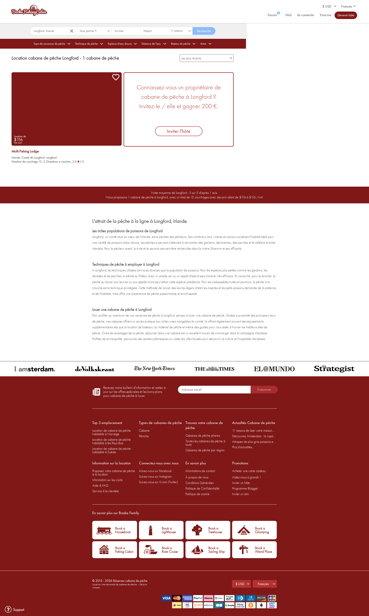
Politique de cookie (197, 494)
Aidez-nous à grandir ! (246, 477)
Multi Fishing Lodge (25, 151)
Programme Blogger (245, 488)
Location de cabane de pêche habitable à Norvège (111, 432)
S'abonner (264, 389)
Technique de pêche (86, 44)
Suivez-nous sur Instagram (155, 476)
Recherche (204, 31)
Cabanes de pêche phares (202, 435)
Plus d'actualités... (243, 447)
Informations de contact (200, 471)
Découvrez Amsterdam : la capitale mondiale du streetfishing (254, 436)
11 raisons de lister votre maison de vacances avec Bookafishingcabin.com (254, 430)
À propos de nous (196, 477)
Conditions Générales (199, 482)
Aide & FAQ (100, 485)
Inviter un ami (240, 494)
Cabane (144, 430)
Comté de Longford (33, 157)
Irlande (16, 157)
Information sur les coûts (107, 480)
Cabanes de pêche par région (204, 450)
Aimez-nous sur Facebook (155, 471)
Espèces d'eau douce (120, 44)
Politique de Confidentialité (202, 488)
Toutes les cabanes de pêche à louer (205, 443)
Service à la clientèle (105, 491)
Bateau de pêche (180, 44)
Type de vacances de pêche (49, 44)
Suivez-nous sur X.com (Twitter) (158, 482)
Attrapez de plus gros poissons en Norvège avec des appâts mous (254, 441)
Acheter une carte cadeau (249, 471)
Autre (203, 44)
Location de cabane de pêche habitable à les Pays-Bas (111, 441)
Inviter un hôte (241, 482)
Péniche (144, 436)
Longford (51, 157)
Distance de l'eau (151, 44)
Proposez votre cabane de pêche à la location (113, 472)
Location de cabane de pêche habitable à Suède (111, 450)
